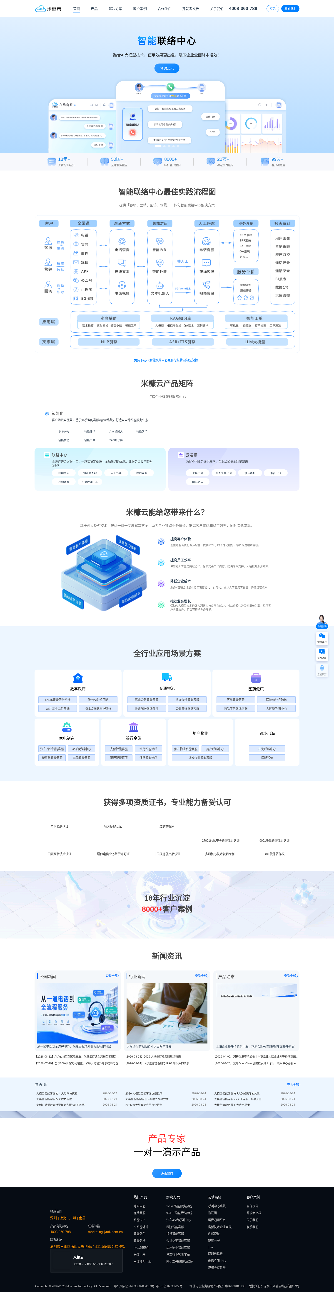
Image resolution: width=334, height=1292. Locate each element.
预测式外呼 (90, 473)
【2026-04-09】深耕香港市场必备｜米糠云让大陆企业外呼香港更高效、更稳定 (261, 1142)
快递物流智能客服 (187, 700)
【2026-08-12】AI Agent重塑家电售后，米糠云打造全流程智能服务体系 (78, 1142)
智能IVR (64, 431)
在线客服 (141, 473)
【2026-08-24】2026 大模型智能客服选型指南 (152, 1142)
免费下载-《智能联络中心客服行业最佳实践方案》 (167, 360)
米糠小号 (197, 473)
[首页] (48, 9)
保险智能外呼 (148, 758)
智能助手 (141, 431)
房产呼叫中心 (215, 749)
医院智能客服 (235, 700)
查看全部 (111, 1061)
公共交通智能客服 (187, 708)
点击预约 (167, 1261)
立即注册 (290, 8)
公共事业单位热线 (58, 708)
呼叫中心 (63, 473)
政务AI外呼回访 (98, 700)
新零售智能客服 (52, 758)
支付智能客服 (119, 749)
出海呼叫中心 (90, 481)
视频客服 (63, 481)
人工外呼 (116, 473)
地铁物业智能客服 (200, 758)
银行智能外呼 (148, 749)
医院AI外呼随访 (276, 700)
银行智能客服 (119, 758)
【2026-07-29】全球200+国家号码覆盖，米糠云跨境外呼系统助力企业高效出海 (83, 1149)
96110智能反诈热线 (98, 708)
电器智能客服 (81, 758)
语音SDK (275, 473)
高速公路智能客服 (146, 700)
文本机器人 (116, 431)
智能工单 (89, 440)
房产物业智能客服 (185, 749)
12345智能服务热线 (57, 700)
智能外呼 (89, 431)
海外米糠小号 (224, 473)
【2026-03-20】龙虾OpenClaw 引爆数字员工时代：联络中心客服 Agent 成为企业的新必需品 (270, 1149)
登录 (273, 8)
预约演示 (167, 68)
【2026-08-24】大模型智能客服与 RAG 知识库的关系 (156, 1149)
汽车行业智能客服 (52, 749)
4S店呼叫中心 (81, 749)
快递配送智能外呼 (146, 708)
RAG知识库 (116, 440)
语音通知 (249, 473)
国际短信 (197, 481)
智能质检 (63, 440)
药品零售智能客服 (235, 708)
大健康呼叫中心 (276, 708)
